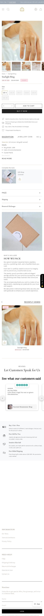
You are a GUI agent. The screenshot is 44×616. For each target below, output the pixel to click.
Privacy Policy (6, 541)
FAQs (3, 559)
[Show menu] (3, 9)
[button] (8, 9)
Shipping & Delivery (8, 563)
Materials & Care (7, 570)
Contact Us (5, 574)
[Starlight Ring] (22, 325)
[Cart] (40, 9)
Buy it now (22, 111)
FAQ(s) (4, 193)
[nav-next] (41, 398)
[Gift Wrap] (9, 176)
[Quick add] (4, 343)
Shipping (5, 199)
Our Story (5, 534)
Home (3, 74)
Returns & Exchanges (8, 206)
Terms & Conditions (8, 538)
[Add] (20, 179)
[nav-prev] (2, 398)
